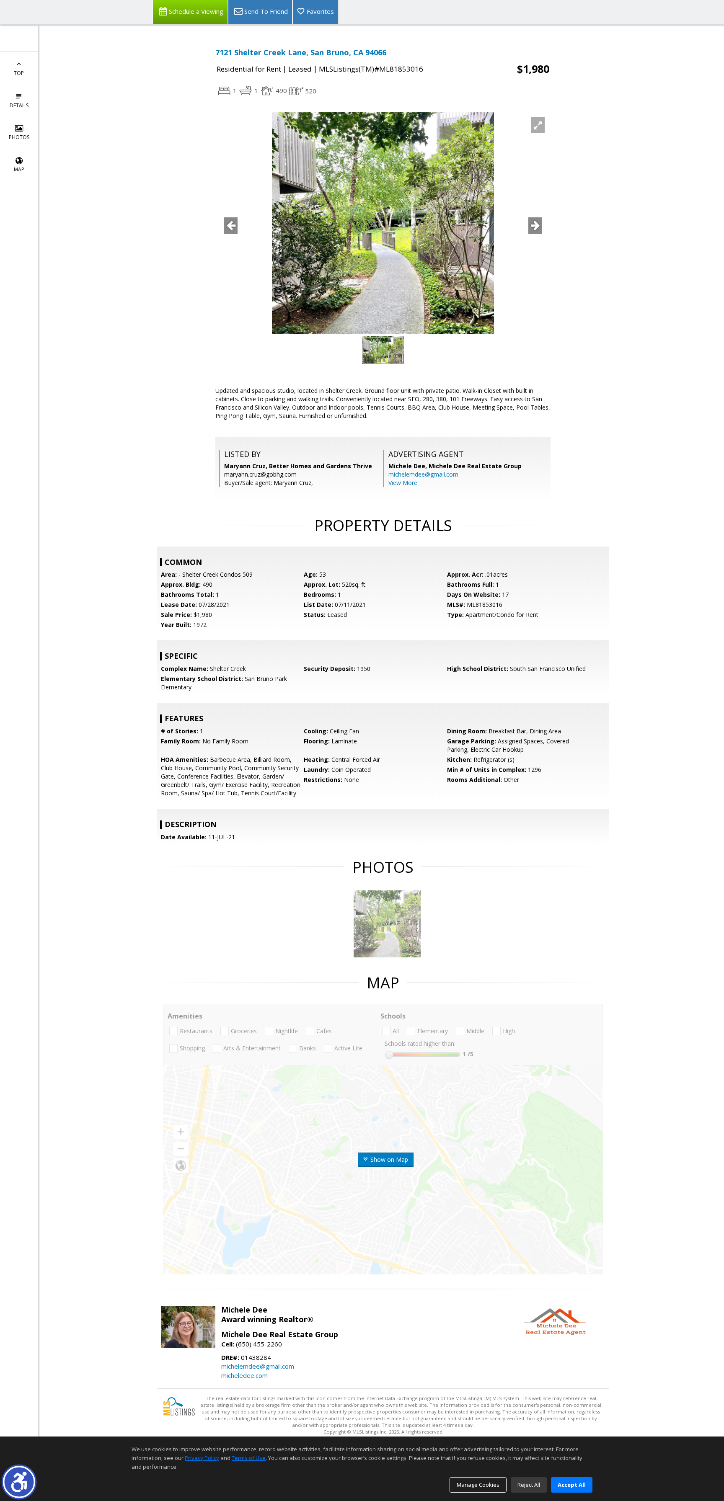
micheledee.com (244, 1375)
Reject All (528, 1484)
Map (19, 169)
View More (402, 483)
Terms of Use (249, 1458)
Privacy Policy (202, 1458)
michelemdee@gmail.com (423, 474)
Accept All (572, 1484)
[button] (19, 1482)
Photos (19, 137)
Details (19, 105)
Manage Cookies (478, 1484)
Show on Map (388, 1159)
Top (19, 73)
